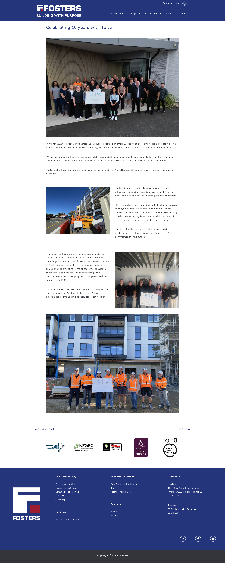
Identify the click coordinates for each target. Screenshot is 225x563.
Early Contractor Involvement (124, 484)
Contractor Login (171, 3)
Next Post (183, 429)
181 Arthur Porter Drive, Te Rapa (183, 488)
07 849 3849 (173, 496)
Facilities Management (121, 492)
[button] (122, 13)
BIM (112, 488)
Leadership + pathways (66, 488)
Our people (60, 496)
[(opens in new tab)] (55, 447)
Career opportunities (65, 484)
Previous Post (44, 429)
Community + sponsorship (67, 492)
